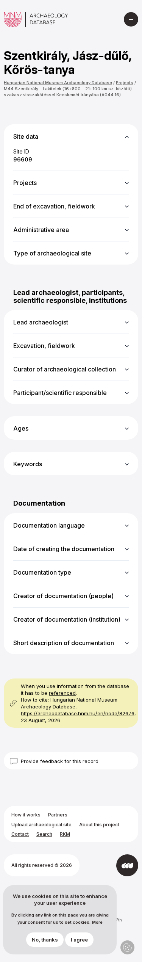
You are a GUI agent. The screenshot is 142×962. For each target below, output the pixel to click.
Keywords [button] (27, 464)
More (97, 922)
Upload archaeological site (41, 824)
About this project (99, 824)
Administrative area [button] (41, 229)
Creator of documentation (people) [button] (63, 596)
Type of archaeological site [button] (52, 253)
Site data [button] (25, 136)
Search (44, 834)
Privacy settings (127, 947)
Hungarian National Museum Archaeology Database (58, 82)
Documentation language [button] (49, 525)
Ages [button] (20, 428)
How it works (26, 815)
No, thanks (45, 940)
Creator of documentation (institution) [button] (66, 619)
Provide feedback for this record (59, 761)
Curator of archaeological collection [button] (64, 369)
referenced (62, 693)
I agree (79, 940)
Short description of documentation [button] (63, 643)
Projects (124, 82)
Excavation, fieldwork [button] (44, 345)
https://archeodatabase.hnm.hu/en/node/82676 (77, 713)
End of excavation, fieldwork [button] (54, 206)
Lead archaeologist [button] (40, 322)
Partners (57, 815)
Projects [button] (25, 182)
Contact (20, 834)
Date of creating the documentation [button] (63, 549)
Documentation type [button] (42, 572)
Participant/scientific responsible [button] (60, 392)
